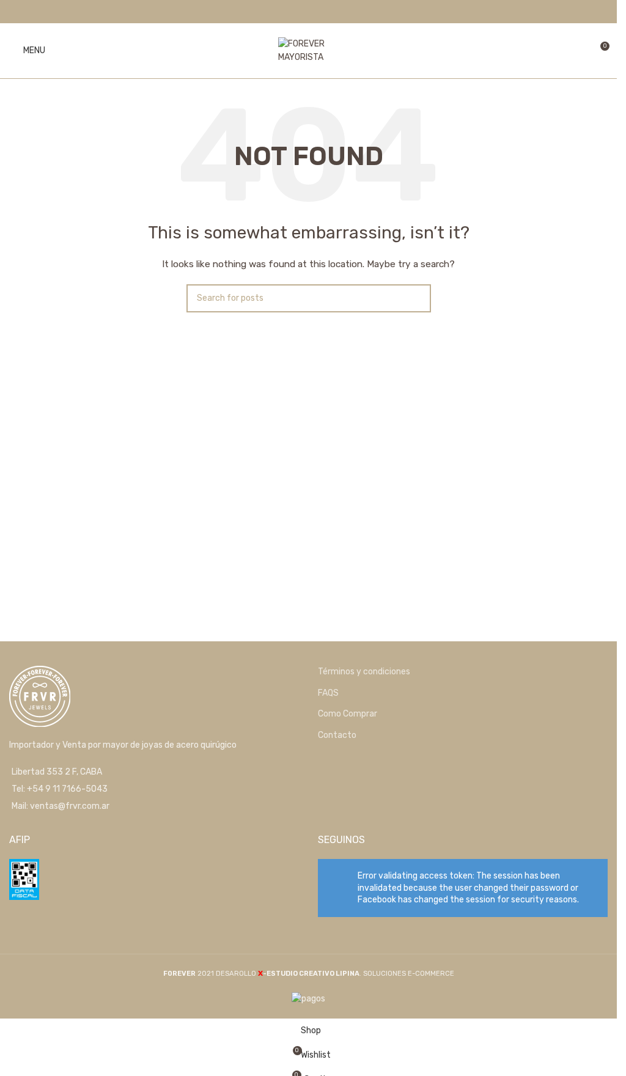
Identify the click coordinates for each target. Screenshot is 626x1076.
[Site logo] (308, 50)
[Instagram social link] (316, 11)
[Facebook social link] (300, 11)
